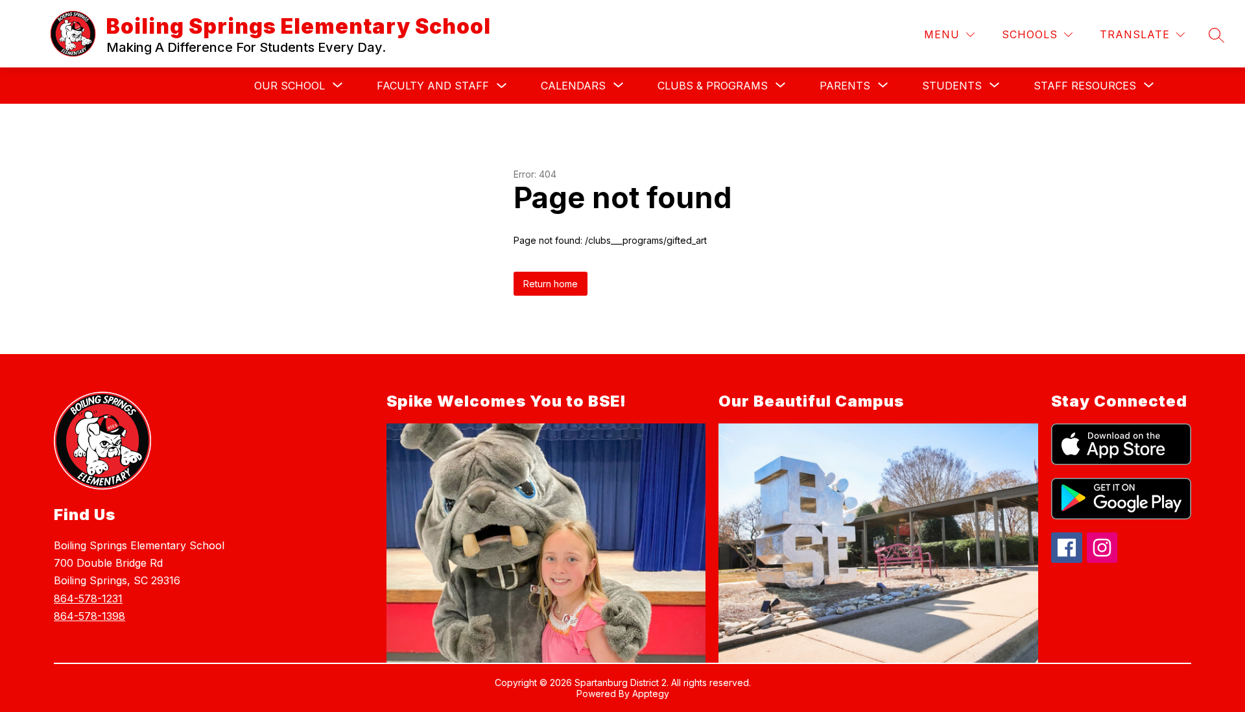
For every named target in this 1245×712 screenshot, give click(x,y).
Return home (550, 283)
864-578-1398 (89, 616)
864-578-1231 (88, 598)
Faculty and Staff (433, 85)
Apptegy (650, 693)
